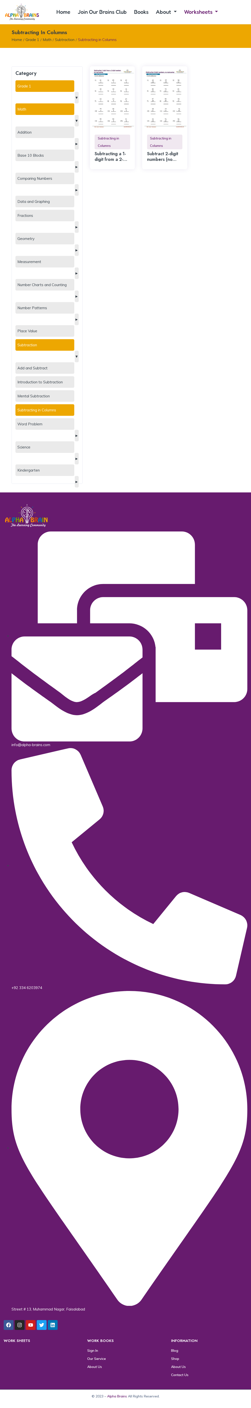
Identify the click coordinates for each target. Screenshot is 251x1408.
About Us (94, 1367)
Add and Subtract (32, 368)
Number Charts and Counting (42, 284)
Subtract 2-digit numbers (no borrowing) (162, 159)
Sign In (92, 1350)
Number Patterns (32, 308)
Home (63, 12)
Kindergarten (28, 470)
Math (47, 39)
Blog (174, 1350)
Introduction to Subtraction (40, 382)
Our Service (96, 1358)
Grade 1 (32, 39)
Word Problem (29, 424)
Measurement (29, 261)
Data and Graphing (33, 201)
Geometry (26, 238)
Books (141, 12)
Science (23, 447)
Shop (175, 1358)
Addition (24, 132)
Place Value (27, 331)
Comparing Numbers (34, 178)
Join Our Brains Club (102, 12)
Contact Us (179, 1375)
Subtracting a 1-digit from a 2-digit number (110, 159)
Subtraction (65, 39)
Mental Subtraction (33, 396)
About (164, 12)
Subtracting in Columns (36, 410)
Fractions (25, 215)
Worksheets (199, 12)
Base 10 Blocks (30, 155)
